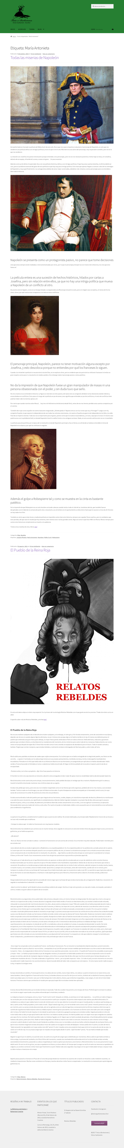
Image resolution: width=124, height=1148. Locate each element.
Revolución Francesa (44, 1079)
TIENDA (31, 29)
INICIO (12, 29)
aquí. (45, 719)
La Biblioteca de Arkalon (18, 1109)
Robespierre (55, 537)
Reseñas (23, 535)
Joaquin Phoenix (22, 537)
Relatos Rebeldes (32, 1079)
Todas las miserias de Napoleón (34, 57)
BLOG (40, 29)
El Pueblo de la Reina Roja (30, 550)
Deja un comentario (49, 54)
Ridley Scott (48, 537)
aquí (35, 527)
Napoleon (41, 537)
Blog (18, 535)
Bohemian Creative (16, 1111)
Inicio (14, 36)
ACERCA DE (22, 29)
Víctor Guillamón (36, 54)
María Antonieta (32, 537)
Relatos (23, 1077)
